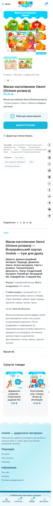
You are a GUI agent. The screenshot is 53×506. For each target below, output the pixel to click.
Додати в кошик (25, 125)
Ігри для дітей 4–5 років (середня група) (25, 152)
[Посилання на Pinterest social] (24, 222)
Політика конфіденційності (13, 480)
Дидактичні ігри (32, 75)
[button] (6, 33)
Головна (7, 75)
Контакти (5, 476)
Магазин (18, 75)
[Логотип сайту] (25, 4)
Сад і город (19, 157)
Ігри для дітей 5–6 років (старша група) (28, 145)
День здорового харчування (15, 162)
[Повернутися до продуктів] (8, 80)
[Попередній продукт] (5, 80)
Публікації (6, 462)
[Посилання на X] (20, 222)
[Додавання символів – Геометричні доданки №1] (14, 380)
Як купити (6, 454)
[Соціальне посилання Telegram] (30, 222)
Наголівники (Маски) (12, 166)
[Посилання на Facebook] (17, 222)
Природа (22, 147)
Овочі (31, 162)
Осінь (16, 150)
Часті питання (7, 458)
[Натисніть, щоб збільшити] (8, 50)
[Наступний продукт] (11, 80)
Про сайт (5, 472)
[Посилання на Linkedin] (27, 222)
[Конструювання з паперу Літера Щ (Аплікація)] (37, 380)
